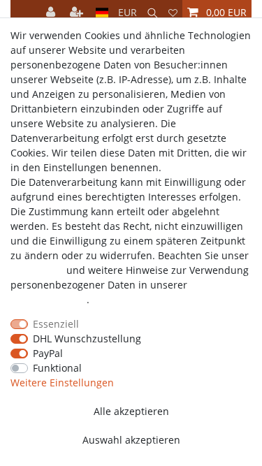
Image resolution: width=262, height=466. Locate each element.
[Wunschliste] (172, 12)
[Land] (102, 12)
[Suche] (152, 12)
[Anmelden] (52, 12)
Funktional (57, 367)
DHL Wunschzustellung (87, 338)
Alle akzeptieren (131, 411)
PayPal (48, 353)
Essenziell (56, 323)
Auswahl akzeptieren (131, 439)
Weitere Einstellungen (62, 382)
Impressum (37, 270)
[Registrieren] (78, 12)
